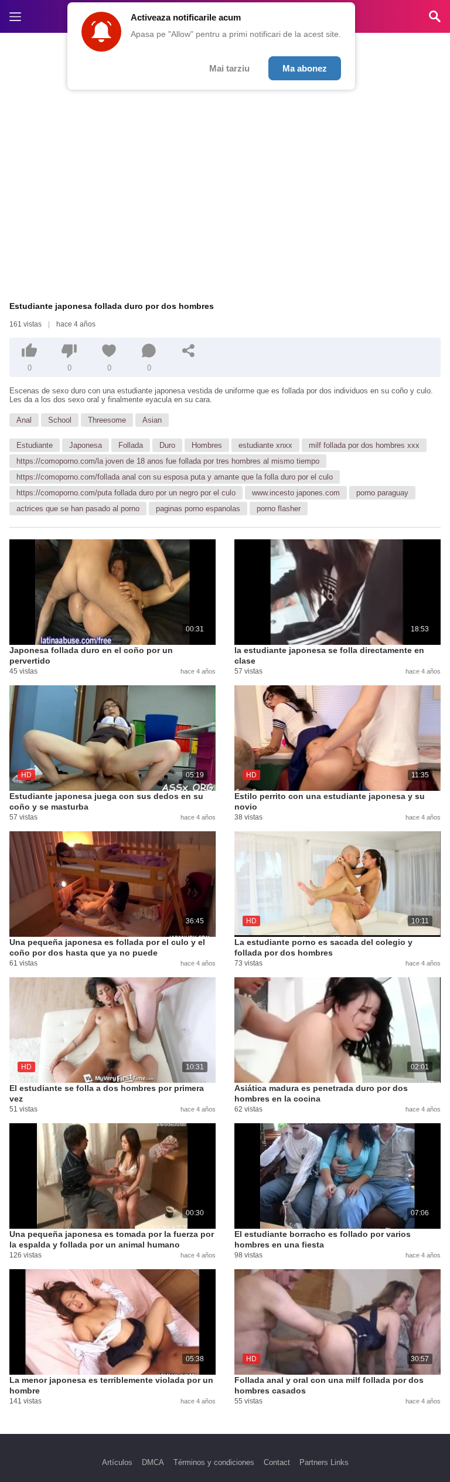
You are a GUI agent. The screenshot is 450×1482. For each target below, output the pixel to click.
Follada (130, 445)
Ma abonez (304, 68)
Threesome (107, 420)
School (59, 420)
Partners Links (324, 1462)
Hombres (207, 445)
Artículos (117, 1462)
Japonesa (85, 445)
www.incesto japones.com (296, 492)
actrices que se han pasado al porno (77, 508)
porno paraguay (382, 492)
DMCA (153, 1462)
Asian (152, 420)
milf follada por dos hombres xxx (364, 445)
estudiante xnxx (265, 445)
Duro (167, 445)
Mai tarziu (229, 68)
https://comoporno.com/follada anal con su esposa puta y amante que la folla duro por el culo (174, 477)
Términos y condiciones (213, 1462)
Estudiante (34, 445)
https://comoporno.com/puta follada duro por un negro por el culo (126, 492)
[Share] (188, 350)
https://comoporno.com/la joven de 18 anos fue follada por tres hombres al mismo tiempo (167, 461)
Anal (24, 420)
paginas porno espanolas (198, 508)
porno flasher (279, 508)
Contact (277, 1462)
